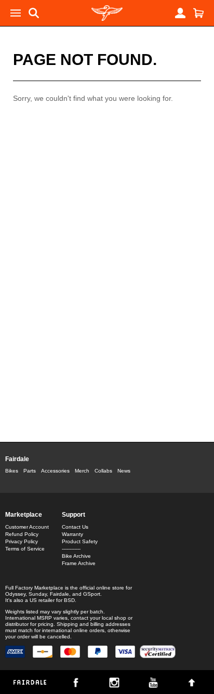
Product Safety (80, 541)
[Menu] (15, 13)
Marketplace (23, 514)
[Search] (33, 13)
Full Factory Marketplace (34, 588)
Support (73, 514)
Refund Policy (21, 534)
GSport (91, 594)
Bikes (11, 471)
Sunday (38, 594)
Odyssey (15, 594)
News (123, 471)
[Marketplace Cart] (198, 13)
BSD (69, 600)
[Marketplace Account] (180, 13)
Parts (29, 471)
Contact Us (75, 527)
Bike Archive (76, 556)
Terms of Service (25, 549)
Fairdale (17, 459)
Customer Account (27, 527)
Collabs (103, 471)
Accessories (55, 471)
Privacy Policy (21, 541)
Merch (82, 471)
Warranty (72, 534)
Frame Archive (79, 563)
